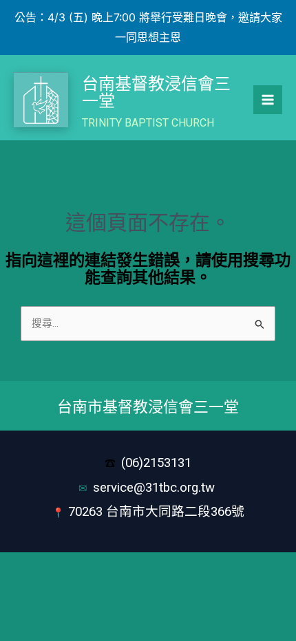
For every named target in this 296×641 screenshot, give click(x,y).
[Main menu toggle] (267, 99)
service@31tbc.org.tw (155, 487)
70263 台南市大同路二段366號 (156, 511)
